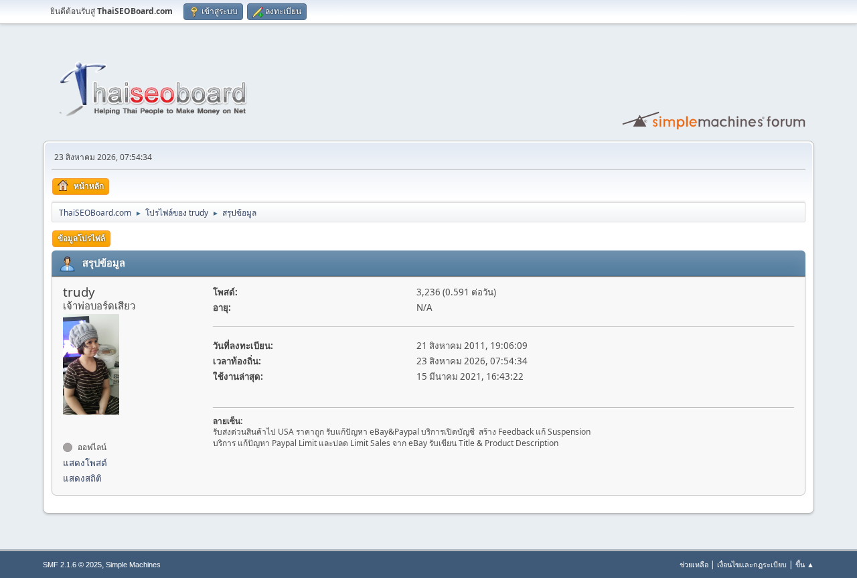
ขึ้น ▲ (804, 564)
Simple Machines (133, 565)
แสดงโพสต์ (85, 463)
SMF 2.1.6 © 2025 (72, 565)
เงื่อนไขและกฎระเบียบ (752, 564)
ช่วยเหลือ (694, 564)
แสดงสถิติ (82, 478)
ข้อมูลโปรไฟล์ (81, 238)
